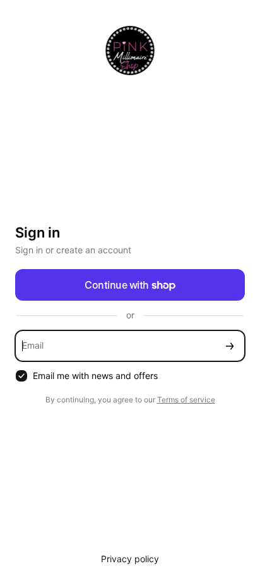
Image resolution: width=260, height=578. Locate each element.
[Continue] (229, 346)
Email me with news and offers (95, 375)
